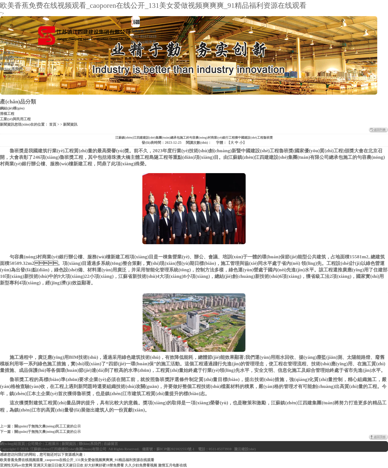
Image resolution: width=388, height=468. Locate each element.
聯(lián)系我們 (11, 69)
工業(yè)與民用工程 (15, 119)
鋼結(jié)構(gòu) (12, 108)
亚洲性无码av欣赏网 (16, 465)
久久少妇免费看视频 (141, 465)
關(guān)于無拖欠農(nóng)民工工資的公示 (47, 426)
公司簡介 (138, 47)
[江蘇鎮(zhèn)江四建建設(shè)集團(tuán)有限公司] (84, 36)
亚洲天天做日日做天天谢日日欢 (58, 465)
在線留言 (7, 63)
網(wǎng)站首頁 (143, 42)
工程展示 (7, 53)
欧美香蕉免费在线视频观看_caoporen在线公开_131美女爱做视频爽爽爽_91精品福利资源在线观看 (153, 5)
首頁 (52, 124)
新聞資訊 (7, 58)
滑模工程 (7, 113)
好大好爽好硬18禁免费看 (104, 465)
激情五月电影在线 (172, 465)
